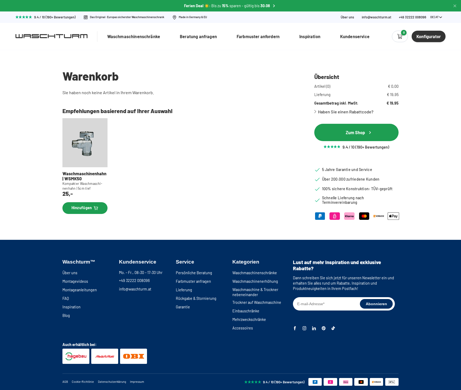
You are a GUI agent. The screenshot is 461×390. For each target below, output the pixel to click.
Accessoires (242, 328)
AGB (65, 381)
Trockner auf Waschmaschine (256, 302)
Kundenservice (354, 36)
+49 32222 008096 (134, 280)
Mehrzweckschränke (249, 319)
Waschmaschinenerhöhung (255, 281)
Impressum (137, 381)
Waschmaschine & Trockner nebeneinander (255, 292)
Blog (66, 315)
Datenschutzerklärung (112, 381)
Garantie (183, 307)
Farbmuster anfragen (193, 281)
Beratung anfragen (198, 36)
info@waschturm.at (376, 17)
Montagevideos (75, 281)
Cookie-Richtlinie (83, 381)
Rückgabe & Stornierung (196, 298)
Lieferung (184, 290)
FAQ (65, 298)
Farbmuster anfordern (258, 36)
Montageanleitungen (79, 290)
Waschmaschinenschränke (133, 36)
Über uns (347, 17)
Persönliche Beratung (194, 272)
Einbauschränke (245, 311)
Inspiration (309, 36)
